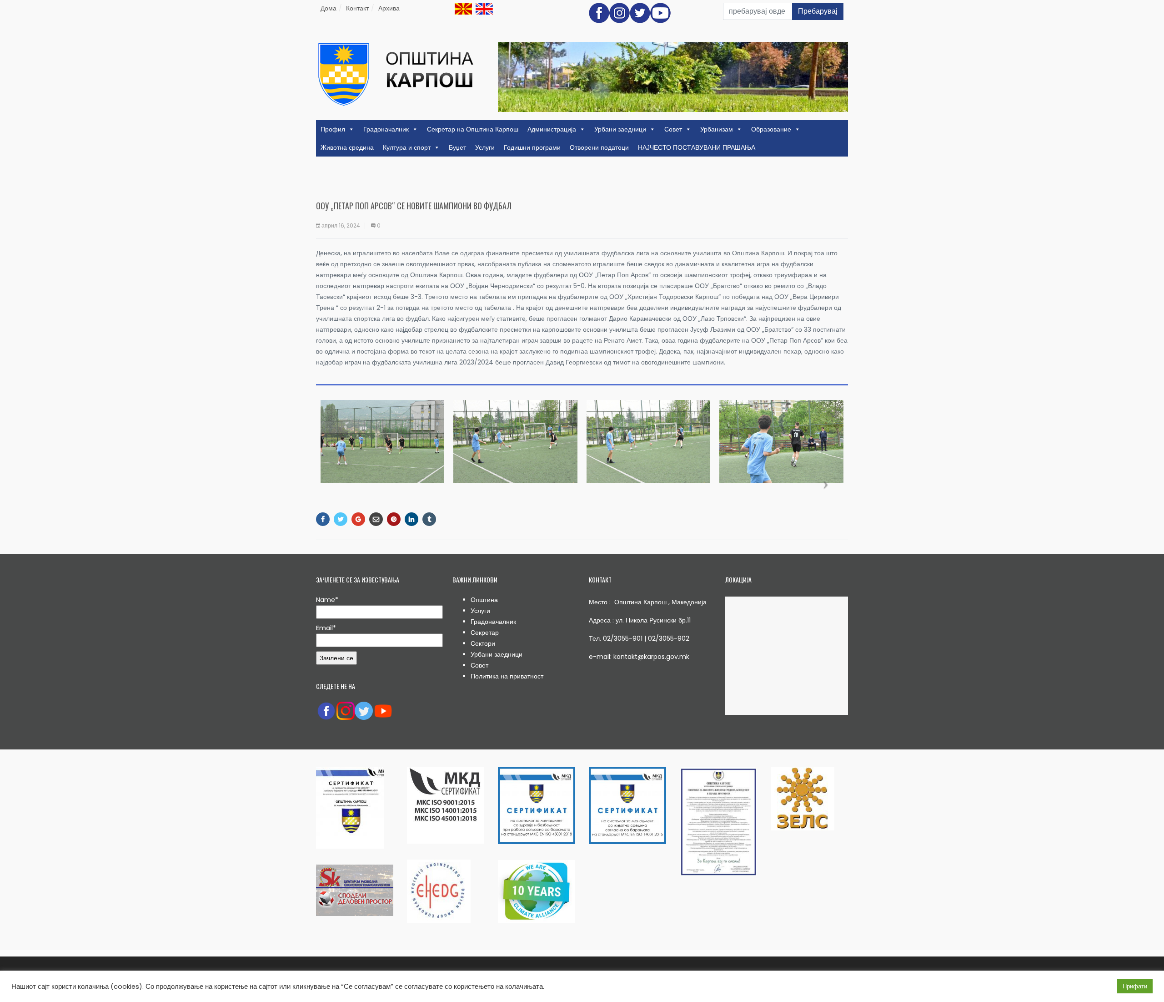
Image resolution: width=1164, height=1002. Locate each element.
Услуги (485, 147)
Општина (484, 599)
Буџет (457, 147)
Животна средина (347, 147)
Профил (333, 129)
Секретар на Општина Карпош (472, 129)
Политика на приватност (507, 676)
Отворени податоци (599, 147)
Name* (327, 599)
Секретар (485, 632)
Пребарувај (818, 11)
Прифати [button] (1135, 986)
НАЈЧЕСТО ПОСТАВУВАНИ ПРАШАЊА (696, 147)
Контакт (357, 8)
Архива (389, 8)
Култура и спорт (407, 147)
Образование (771, 129)
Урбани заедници (620, 129)
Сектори (483, 643)
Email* (326, 628)
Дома (328, 8)
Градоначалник (386, 129)
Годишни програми (532, 147)
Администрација (551, 129)
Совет (673, 129)
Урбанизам (716, 129)
